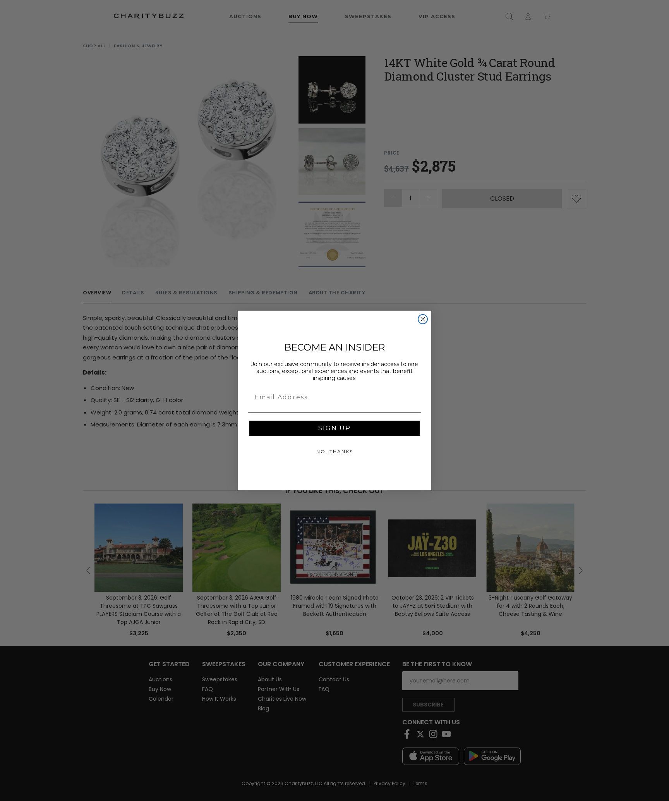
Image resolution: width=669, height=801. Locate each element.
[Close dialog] (422, 319)
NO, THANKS (334, 451)
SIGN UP (334, 428)
